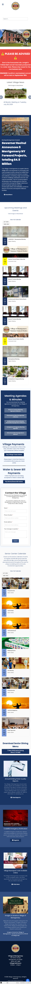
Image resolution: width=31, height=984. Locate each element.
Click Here (16, 884)
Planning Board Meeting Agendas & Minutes (15, 416)
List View (6, 222)
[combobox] (15, 18)
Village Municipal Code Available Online (15, 872)
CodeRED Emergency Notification (15, 829)
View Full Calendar (15, 219)
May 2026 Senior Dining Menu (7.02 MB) (16, 751)
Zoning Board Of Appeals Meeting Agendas (15, 427)
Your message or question (11, 529)
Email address (8, 522)
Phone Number (8, 515)
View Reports (16, 797)
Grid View (6, 224)
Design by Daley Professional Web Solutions (15, 980)
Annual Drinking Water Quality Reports (15, 780)
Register (16, 840)
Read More (8, 194)
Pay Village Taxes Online (14, 454)
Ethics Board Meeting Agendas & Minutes (15, 433)
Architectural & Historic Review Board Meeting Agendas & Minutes (15, 422)
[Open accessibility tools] (27, 980)
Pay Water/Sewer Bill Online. (14, 481)
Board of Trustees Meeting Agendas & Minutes (15, 410)
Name (6, 508)
